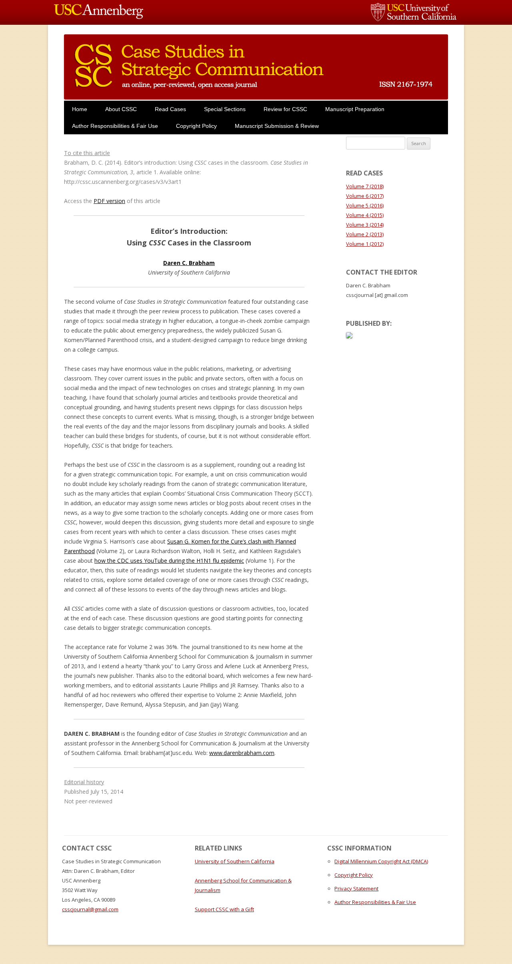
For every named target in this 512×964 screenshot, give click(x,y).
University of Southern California (234, 861)
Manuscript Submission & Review (277, 126)
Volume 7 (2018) (365, 186)
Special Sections (225, 109)
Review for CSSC (285, 109)
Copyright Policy (196, 126)
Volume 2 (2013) (365, 234)
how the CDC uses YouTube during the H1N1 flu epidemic (169, 560)
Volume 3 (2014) (365, 224)
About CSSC (121, 109)
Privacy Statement (356, 888)
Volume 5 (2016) (365, 205)
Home (79, 109)
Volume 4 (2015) (365, 215)
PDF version (109, 201)
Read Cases (170, 109)
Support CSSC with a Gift (224, 909)
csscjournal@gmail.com (90, 909)
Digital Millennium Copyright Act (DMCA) (381, 861)
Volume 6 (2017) (365, 195)
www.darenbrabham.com (241, 753)
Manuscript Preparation (354, 109)
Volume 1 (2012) (365, 243)
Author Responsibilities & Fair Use (115, 126)
